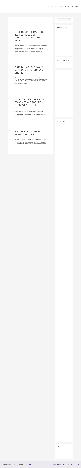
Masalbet (59, 256)
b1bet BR (59, 214)
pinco (58, 351)
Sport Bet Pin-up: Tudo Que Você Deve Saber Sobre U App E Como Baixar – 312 (64, 384)
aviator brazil (59, 192)
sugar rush (59, 388)
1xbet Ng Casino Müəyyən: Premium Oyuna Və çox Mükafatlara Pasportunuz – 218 (63, 180)
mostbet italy (59, 290)
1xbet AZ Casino (60, 161)
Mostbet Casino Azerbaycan (62, 284)
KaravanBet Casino (61, 248)
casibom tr (59, 231)
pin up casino (59, 331)
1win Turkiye (59, 157)
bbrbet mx (59, 223)
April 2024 (59, 86)
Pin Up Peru (59, 345)
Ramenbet (59, 368)
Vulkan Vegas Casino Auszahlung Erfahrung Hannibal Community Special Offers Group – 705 (64, 422)
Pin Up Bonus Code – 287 (62, 327)
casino (58, 233)
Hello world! (59, 65)
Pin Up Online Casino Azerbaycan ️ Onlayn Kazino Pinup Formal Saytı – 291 (64, 341)
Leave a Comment (18, 43)
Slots (58, 378)
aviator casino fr (60, 194)
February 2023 (60, 101)
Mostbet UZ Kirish (60, 316)
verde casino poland (61, 397)
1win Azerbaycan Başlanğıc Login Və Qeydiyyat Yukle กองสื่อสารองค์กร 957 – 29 (64, 135)
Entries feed (59, 451)
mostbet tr (59, 308)
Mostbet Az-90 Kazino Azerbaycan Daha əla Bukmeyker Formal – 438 (64, 268)
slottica (58, 380)
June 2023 (59, 93)
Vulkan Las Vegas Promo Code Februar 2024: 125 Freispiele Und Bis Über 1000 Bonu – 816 (64, 411)
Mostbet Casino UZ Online (62, 286)
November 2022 (60, 107)
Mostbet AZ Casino (61, 264)
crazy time (59, 237)
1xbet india (59, 167)
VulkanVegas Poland (61, 434)
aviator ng (59, 198)
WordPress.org (60, 456)
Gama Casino (60, 244)
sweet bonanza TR (61, 390)
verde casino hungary (61, 395)
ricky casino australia (61, 376)
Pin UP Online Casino (61, 337)
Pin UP (58, 323)
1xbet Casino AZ (60, 163)
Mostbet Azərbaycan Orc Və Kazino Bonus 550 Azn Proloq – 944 (63, 274)
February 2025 (60, 76)
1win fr (58, 145)
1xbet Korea (59, 169)
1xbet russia (59, 184)
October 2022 (59, 110)
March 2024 (59, 88)
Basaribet (59, 218)
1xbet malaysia (60, 174)
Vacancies (67, 6)
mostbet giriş (59, 288)
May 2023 (59, 95)
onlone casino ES (60, 318)
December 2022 (60, 105)
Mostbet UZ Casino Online (62, 314)
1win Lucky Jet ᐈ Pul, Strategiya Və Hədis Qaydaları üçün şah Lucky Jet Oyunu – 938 (63, 151)
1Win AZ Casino (60, 131)
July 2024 (59, 80)
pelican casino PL (60, 320)
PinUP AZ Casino (60, 354)
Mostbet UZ (59, 310)
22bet (58, 190)
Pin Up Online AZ (60, 335)
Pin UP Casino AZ (60, 333)
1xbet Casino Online (61, 165)
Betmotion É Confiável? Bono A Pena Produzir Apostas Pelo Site (29, 102)
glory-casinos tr (60, 246)
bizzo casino (59, 225)
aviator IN (59, 196)
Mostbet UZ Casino (61, 312)
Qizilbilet (59, 366)
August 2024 (59, 78)
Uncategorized (26, 43)
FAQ (72, 6)
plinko (58, 360)
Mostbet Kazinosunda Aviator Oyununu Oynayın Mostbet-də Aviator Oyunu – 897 (63, 294)
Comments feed (60, 454)
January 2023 (59, 103)
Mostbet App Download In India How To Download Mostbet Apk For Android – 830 (63, 260)
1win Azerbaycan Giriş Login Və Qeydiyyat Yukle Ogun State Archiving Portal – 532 (63, 141)
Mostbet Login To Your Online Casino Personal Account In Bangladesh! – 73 (63, 300)
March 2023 (59, 99)
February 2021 (60, 114)
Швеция (58, 438)
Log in (58, 449)
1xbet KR (59, 172)
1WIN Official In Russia (62, 155)
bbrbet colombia (60, 221)
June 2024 (59, 82)
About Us (54, 6)
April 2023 (59, 97)
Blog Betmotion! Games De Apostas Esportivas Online (28, 70)
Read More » (17, 54)
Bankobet (59, 216)
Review (58, 374)
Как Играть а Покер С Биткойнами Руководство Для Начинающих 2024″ (63, 37)
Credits (29, 464)
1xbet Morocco (60, 176)
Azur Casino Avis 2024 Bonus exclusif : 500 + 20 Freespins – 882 (63, 210)
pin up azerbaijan (60, 325)
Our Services (60, 6)
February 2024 (60, 91)
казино (58, 436)
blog (58, 227)
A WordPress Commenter (62, 63)
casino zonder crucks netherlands (64, 235)
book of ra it (59, 229)
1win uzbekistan (60, 159)
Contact (76, 6)
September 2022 (60, 112)
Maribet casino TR (60, 254)
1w (57, 129)
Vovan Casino (60, 399)
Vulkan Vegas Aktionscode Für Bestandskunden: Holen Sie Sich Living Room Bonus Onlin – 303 (63, 417)
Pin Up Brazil (59, 329)
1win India (59, 147)
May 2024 (59, 84)
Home (49, 6)
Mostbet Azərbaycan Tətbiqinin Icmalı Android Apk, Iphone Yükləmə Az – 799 (63, 280)
